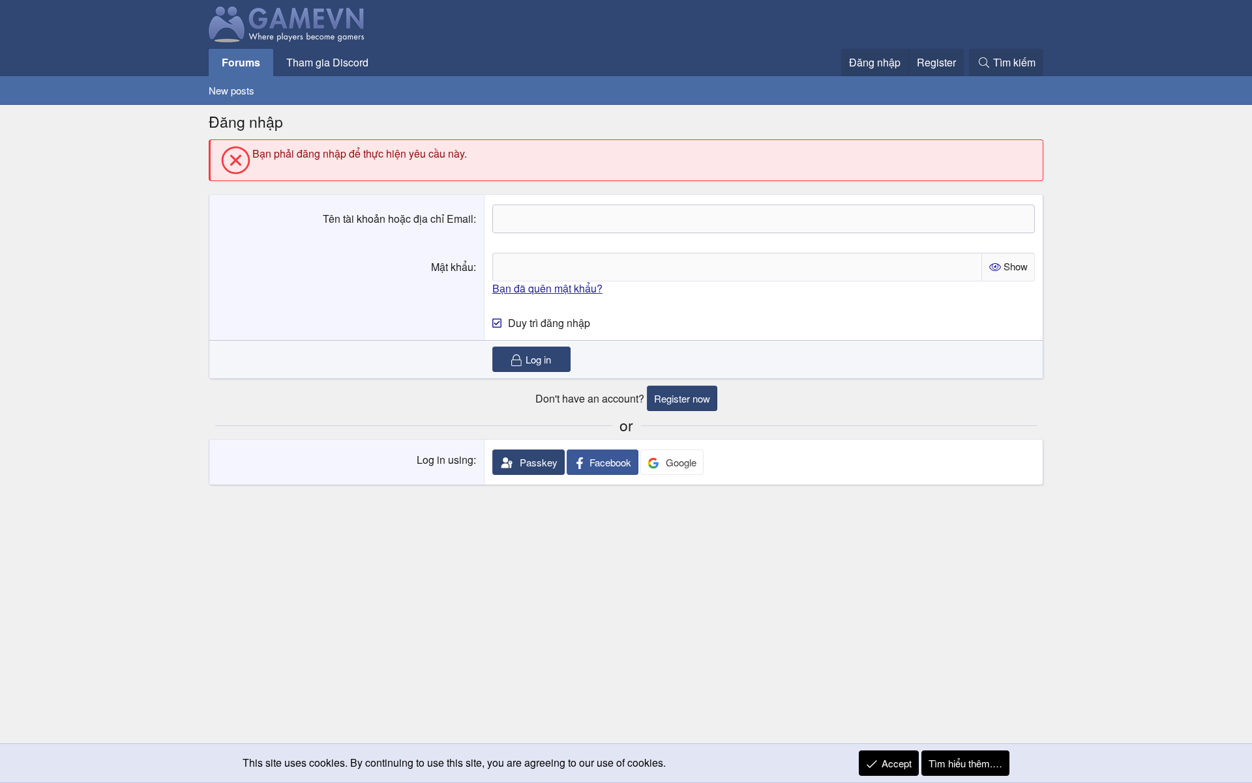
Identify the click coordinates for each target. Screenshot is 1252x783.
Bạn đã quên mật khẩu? (547, 288)
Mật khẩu (452, 266)
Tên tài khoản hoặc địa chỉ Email (398, 218)
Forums (241, 62)
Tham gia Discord (327, 62)
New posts (231, 90)
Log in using (445, 459)
